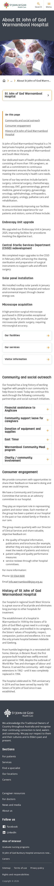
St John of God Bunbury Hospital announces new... (26, 852)
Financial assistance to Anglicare (20, 409)
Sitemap (6, 868)
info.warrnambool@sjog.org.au (25, 581)
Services (7, 762)
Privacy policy (37, 868)
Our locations (10, 773)
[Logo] (14, 5)
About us (7, 810)
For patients (9, 756)
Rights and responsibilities (15, 874)
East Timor (12, 439)
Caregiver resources (13, 793)
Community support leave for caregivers (24, 420)
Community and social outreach (22, 120)
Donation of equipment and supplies (23, 430)
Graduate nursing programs (15, 847)
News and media (11, 804)
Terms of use (20, 868)
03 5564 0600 (18, 576)
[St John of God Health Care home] (18, 713)
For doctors (8, 799)
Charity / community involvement (18, 459)
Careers (6, 779)
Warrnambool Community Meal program (25, 449)
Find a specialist (11, 768)
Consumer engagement (18, 125)
